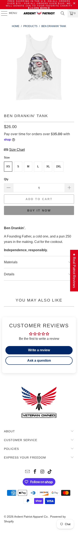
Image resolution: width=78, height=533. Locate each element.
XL (48, 166)
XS (8, 166)
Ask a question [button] (39, 360)
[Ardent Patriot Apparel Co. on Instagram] (43, 472)
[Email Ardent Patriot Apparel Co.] (28, 472)
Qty (6, 179)
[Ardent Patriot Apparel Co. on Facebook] (35, 472)
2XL (58, 166)
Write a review (39, 350)
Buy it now (39, 210)
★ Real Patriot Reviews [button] (74, 270)
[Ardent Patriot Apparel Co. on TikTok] (50, 472)
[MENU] (2, 13)
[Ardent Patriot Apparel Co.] (39, 13)
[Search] (63, 13)
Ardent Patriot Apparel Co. (31, 516)
